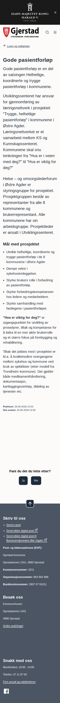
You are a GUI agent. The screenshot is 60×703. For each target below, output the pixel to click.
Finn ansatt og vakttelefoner (19, 681)
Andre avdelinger (13, 625)
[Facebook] (6, 691)
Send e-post (13, 524)
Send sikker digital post (20, 530)
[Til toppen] (30, 504)
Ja (23, 480)
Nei (36, 480)
